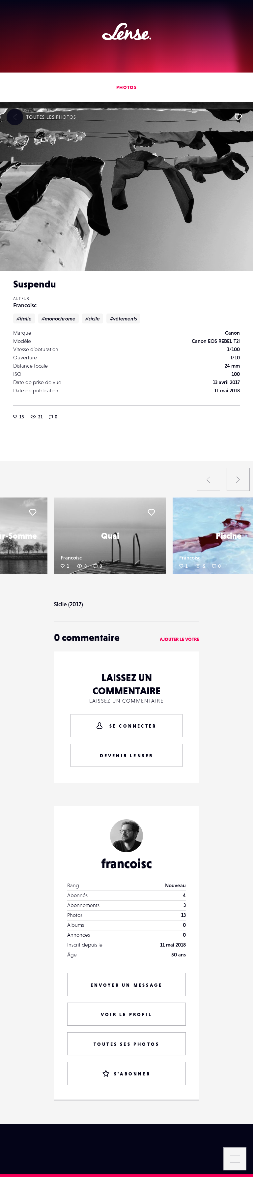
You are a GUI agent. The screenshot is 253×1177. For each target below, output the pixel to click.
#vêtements (123, 318)
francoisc (126, 863)
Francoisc (25, 305)
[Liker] (238, 117)
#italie (24, 318)
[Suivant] (238, 479)
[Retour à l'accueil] (126, 31)
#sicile (92, 318)
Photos (126, 87)
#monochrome (58, 318)
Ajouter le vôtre (179, 639)
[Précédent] (208, 479)
